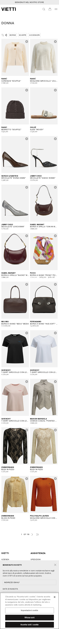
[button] (44, 9)
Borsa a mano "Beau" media (15, 324)
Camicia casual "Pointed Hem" (44, 421)
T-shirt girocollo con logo (15, 372)
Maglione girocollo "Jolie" (44, 81)
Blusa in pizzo (8, 518)
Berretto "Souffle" (11, 129)
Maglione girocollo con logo (44, 518)
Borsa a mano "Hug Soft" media (44, 324)
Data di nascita (10, 589)
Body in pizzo (7, 469)
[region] (29, 611)
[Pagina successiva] (32, 534)
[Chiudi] (55, 565)
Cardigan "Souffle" (11, 81)
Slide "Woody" (37, 129)
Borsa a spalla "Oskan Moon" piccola (44, 227)
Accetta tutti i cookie (29, 624)
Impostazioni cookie (29, 610)
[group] (13, 35)
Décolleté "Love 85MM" (12, 227)
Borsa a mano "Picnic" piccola (44, 275)
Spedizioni (36, 559)
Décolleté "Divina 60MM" (13, 178)
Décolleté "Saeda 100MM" (42, 178)
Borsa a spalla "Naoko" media (15, 275)
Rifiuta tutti (29, 617)
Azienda (5, 559)
